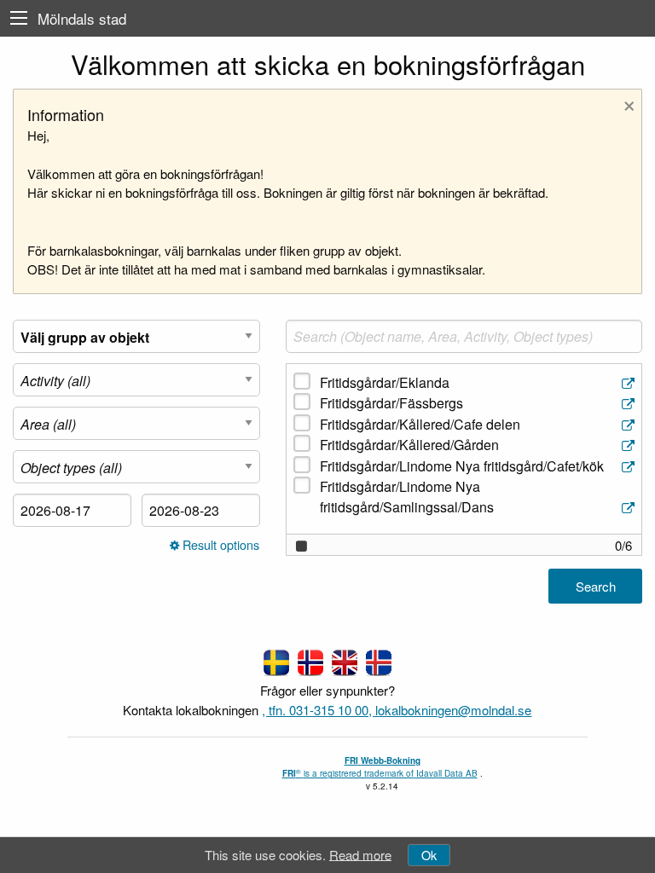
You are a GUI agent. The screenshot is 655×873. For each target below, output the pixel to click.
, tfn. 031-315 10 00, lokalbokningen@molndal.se (396, 710)
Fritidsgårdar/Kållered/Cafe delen (420, 424)
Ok (429, 855)
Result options (219, 545)
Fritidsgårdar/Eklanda (384, 382)
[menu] (18, 18)
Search (596, 586)
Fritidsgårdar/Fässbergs (391, 403)
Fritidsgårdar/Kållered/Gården (409, 444)
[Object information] (630, 383)
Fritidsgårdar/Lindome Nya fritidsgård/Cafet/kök (462, 466)
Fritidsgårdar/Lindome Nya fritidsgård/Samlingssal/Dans (407, 497)
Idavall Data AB (447, 773)
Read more (360, 854)
